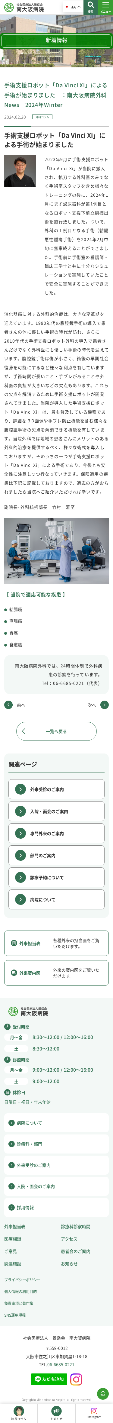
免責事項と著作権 (18, 1303)
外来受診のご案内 (47, 789)
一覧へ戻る (56, 731)
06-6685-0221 (60, 1364)
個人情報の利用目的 (20, 1291)
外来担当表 (14, 1226)
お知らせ (69, 1263)
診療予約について (47, 877)
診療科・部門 (29, 1144)
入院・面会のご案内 (49, 811)
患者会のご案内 (75, 1251)
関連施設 (12, 1263)
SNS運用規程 (15, 1315)
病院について (42, 899)
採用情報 (25, 1207)
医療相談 (12, 1239)
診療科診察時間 (75, 1226)
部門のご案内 (42, 855)
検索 (90, 12)
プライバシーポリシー (22, 1280)
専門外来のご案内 (47, 833)
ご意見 (10, 1251)
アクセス (69, 1239)
